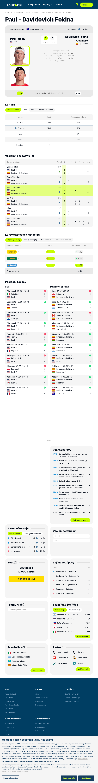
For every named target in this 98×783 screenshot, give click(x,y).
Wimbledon (9, 731)
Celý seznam (38, 670)
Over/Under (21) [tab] (30, 240)
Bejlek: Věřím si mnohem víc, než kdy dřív (72, 513)
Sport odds (82, 658)
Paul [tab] (32, 110)
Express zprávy (40, 705)
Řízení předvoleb (10, 778)
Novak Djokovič (10, 694)
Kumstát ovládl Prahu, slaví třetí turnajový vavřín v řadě (72, 468)
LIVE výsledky (33, 4)
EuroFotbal (62, 663)
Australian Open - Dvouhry (41, 12)
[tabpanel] (49, 131)
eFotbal (81, 663)
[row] (49, 170)
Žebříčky (69, 689)
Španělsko (83, 44)
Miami (9, 208)
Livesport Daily (40, 727)
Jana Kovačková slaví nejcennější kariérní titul (73, 462)
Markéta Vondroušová (12, 705)
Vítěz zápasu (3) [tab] (13, 240)
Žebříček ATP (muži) (72, 694)
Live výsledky (63, 652)
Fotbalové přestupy (42, 723)
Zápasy (46, 4)
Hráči (7, 689)
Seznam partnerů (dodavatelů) (15, 772)
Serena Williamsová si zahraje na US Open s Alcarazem (73, 455)
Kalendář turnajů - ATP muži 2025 (18, 12)
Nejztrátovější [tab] (74, 610)
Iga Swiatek (9, 708)
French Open (9, 727)
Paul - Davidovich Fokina (62, 12)
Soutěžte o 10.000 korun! (26, 569)
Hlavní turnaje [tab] (14, 534)
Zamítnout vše (69, 778)
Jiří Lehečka (9, 698)
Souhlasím (86, 778)
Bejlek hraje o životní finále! (70, 481)
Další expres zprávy (80, 520)
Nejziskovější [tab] (60, 610)
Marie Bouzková (10, 712)
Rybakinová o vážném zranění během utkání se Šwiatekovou (71, 475)
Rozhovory (39, 701)
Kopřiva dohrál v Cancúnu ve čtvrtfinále (71, 500)
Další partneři (83, 669)
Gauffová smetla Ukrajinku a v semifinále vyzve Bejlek (71, 507)
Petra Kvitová (9, 701)
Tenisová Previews (41, 698)
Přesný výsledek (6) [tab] (63, 240)
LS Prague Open (40, 731)
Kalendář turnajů (12, 718)
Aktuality (38, 694)
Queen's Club (12, 167)
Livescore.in (63, 658)
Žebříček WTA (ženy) (72, 698)
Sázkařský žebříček (72, 701)
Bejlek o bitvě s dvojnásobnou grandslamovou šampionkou (71, 486)
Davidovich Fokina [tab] (46, 110)
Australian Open (36, 29)
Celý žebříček (82, 636)
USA (15, 42)
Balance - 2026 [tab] (13, 110)
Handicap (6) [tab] (46, 240)
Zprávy (81, 652)
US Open (10, 198)
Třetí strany (83, 759)
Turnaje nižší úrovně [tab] (33, 534)
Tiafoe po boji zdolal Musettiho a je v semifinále (73, 493)
